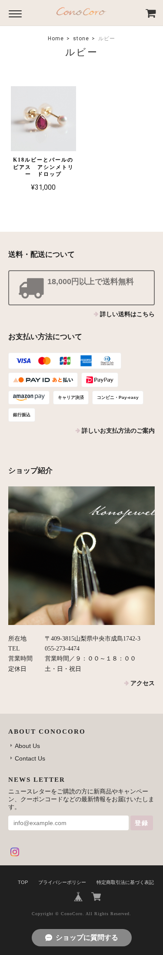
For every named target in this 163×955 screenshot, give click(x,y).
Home (56, 39)
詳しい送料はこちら (127, 314)
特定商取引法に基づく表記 (125, 882)
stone (81, 39)
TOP (23, 882)
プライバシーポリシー (62, 882)
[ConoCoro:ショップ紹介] (81, 555)
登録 (142, 822)
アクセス (142, 683)
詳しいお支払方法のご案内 (118, 430)
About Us (27, 745)
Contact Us (30, 758)
